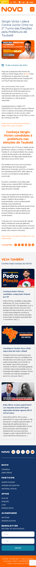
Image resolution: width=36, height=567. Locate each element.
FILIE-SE (5, 498)
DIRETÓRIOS (7, 473)
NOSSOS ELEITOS (9, 521)
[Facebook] (18, 452)
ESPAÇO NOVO (8, 508)
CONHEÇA (6, 469)
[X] (23, 452)
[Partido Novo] (6, 452)
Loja (23, 2)
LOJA (4, 505)
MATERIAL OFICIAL (9, 489)
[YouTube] (32, 452)
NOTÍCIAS (5, 517)
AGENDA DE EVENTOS (10, 485)
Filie (14, 2)
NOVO (26, 74)
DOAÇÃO (5, 501)
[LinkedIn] (28, 452)
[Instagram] (13, 452)
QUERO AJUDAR (8, 482)
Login (31, 2)
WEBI (27, 563)
